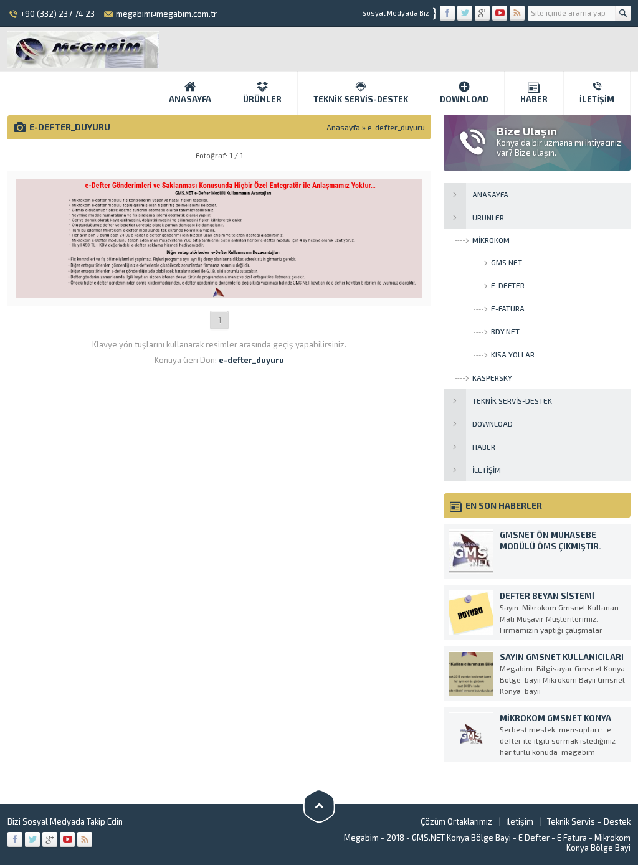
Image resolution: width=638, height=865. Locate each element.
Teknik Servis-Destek (360, 99)
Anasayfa (190, 99)
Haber (534, 99)
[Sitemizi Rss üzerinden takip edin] (517, 13)
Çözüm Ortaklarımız (456, 821)
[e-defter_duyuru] (219, 293)
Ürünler (262, 99)
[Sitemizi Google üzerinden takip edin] (482, 13)
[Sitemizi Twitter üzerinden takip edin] (464, 13)
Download (464, 99)
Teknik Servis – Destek (589, 821)
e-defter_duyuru (396, 127)
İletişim (596, 99)
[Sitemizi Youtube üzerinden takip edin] (499, 13)
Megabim (361, 838)
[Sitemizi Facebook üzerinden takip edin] (447, 13)
